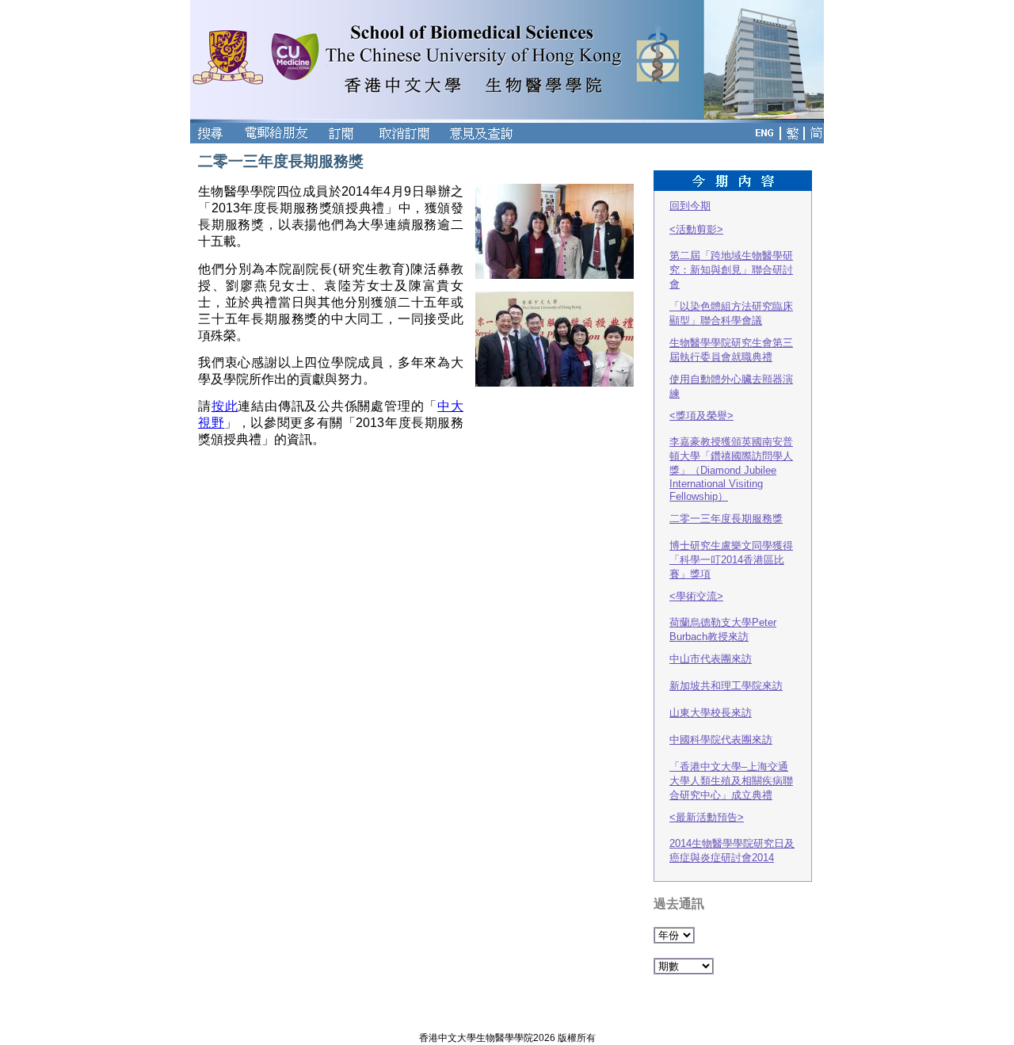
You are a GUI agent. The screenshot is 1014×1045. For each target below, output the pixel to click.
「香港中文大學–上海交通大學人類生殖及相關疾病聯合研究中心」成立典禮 (731, 781)
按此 (225, 406)
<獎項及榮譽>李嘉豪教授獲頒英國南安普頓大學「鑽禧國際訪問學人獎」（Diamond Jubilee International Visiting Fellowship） (731, 456)
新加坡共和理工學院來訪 (726, 686)
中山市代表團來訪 (710, 659)
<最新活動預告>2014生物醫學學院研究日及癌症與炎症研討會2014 (732, 837)
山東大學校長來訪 (710, 713)
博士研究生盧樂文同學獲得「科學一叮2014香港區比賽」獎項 (731, 560)
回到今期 (690, 206)
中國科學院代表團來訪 (720, 740)
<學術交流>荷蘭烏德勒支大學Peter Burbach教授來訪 (722, 616)
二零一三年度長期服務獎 (726, 518)
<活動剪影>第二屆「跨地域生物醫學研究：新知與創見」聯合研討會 (731, 256)
